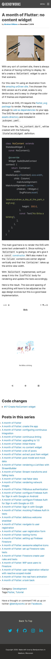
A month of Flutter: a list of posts (19, 450)
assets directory (10, 117)
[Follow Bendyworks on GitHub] (25, 632)
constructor (14, 255)
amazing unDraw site (17, 86)
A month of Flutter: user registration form (23, 531)
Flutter (11, 592)
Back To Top (25, 621)
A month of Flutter (11, 423)
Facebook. (36, 603)
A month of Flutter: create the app (20, 426)
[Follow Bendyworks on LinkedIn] (41, 632)
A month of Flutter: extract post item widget (25, 454)
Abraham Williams (10, 24)
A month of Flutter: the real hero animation (24, 576)
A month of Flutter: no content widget (22, 447)
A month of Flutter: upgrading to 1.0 (20, 440)
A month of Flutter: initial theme (18, 443)
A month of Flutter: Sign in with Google (22, 506)
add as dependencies (24, 110)
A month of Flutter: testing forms (19, 534)
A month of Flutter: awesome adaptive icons (25, 545)
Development (20, 588)
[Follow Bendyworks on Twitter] (10, 632)
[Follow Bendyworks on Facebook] (18, 632)
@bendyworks (17, 603)
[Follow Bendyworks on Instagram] (33, 632)
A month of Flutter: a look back (18, 580)
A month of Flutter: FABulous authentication (25, 489)
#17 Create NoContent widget (20, 406)
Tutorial (20, 592)
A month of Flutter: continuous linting (21, 437)
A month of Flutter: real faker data (20, 478)
